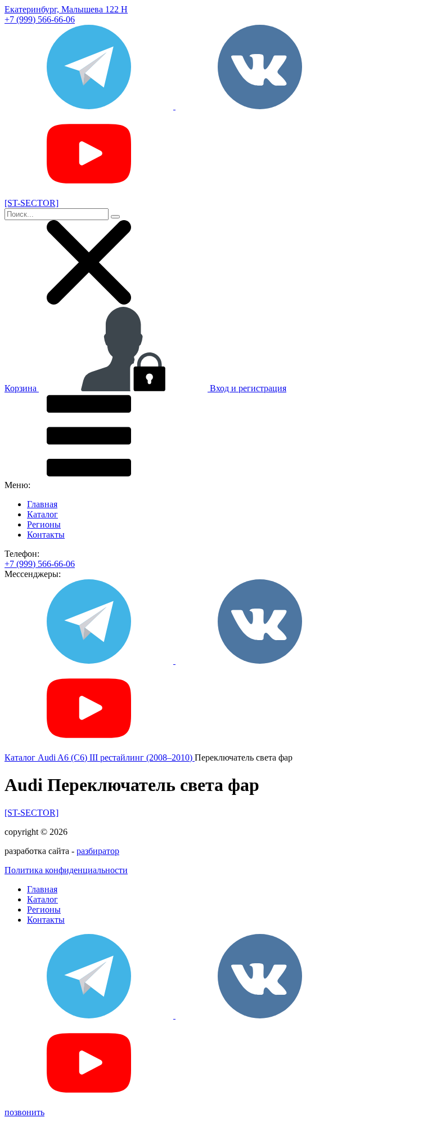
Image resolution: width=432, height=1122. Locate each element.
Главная (42, 504)
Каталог (42, 514)
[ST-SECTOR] (31, 812)
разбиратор (97, 851)
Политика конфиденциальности (66, 870)
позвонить (24, 1112)
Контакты (46, 534)
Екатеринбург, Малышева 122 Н (66, 9)
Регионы (44, 524)
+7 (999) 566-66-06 (39, 19)
